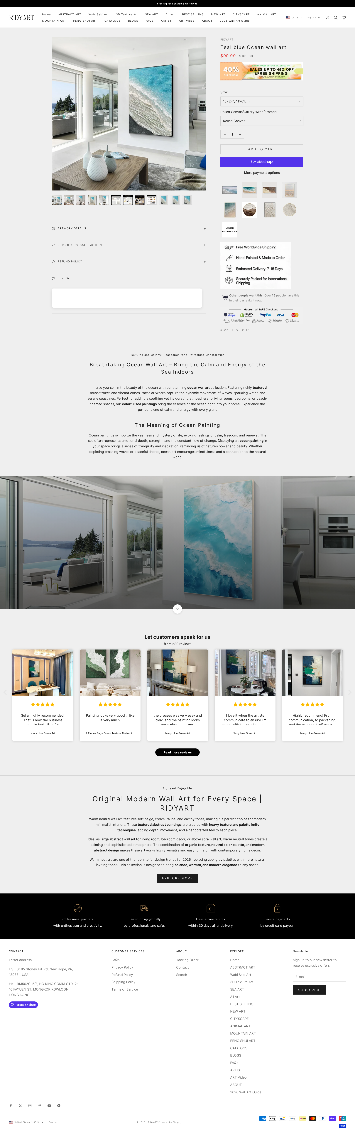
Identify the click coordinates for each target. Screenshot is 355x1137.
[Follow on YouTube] (49, 1105)
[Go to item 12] (187, 200)
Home (46, 14)
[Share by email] (247, 330)
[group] (177, 542)
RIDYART (226, 39)
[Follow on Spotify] (59, 1105)
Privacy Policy (122, 967)
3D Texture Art (127, 14)
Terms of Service (124, 989)
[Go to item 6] (116, 200)
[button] (6, 692)
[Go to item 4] (92, 200)
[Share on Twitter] (237, 330)
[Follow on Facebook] (11, 1105)
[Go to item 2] (69, 200)
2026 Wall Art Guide (235, 20)
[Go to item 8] (140, 200)
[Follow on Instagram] (30, 1105)
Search (181, 975)
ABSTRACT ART (69, 14)
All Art (170, 14)
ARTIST (166, 20)
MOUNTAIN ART (54, 20)
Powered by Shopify (170, 1122)
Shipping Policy (123, 982)
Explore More (177, 878)
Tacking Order (187, 960)
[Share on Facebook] (232, 330)
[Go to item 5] (104, 200)
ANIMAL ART (266, 14)
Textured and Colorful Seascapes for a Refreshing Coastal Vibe (177, 354)
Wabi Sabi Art (99, 14)
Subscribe (309, 990)
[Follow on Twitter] (20, 1105)
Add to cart (262, 149)
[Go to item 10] (163, 200)
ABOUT (207, 20)
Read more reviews (177, 752)
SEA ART (151, 14)
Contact (182, 967)
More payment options (262, 173)
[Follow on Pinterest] (39, 1105)
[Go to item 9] (151, 200)
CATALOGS (112, 20)
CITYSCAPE (241, 14)
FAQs (149, 20)
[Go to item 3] (80, 200)
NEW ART (218, 14)
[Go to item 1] (57, 200)
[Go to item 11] (175, 200)
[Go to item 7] (128, 200)
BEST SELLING (193, 14)
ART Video (187, 20)
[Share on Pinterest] (242, 330)
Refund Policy (122, 975)
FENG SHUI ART (85, 20)
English (311, 17)
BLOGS (133, 20)
